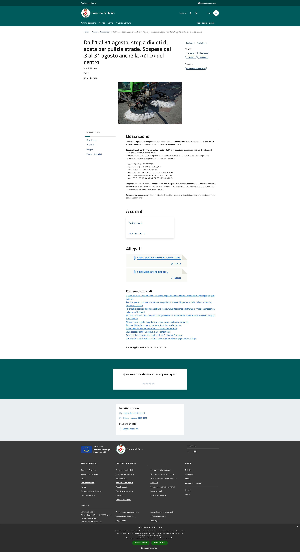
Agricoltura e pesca (158, 495)
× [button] (297, 526)
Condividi (189, 43)
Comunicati (104, 31)
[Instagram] (195, 13)
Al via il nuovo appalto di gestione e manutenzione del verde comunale (157, 322)
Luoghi (188, 490)
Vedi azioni (201, 43)
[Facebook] (189, 13)
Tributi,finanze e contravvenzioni (163, 478)
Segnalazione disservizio (125, 516)
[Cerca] (216, 13)
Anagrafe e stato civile (125, 470)
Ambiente (154, 482)
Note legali (154, 520)
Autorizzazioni (156, 491)
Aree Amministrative (89, 474)
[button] (150, 548)
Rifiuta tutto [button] (159, 543)
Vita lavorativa (121, 478)
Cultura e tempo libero (125, 474)
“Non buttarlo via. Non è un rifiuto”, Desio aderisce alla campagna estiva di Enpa (161, 338)
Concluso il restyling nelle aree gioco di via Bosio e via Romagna (154, 335)
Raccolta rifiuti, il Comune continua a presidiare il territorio (151, 328)
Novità (94, 31)
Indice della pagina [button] (93, 132)
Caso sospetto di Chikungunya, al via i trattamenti (148, 331)
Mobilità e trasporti (123, 499)
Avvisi (187, 478)
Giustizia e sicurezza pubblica (162, 474)
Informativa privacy (158, 516)
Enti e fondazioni (87, 482)
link (172, 538)
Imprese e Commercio (124, 482)
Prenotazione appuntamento (127, 512)
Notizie (188, 470)
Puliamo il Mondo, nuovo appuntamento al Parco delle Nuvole (153, 325)
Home (86, 31)
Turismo (119, 495)
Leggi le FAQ (121, 520)
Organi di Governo (88, 470)
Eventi (187, 494)
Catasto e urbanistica (124, 491)
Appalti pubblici (122, 486)
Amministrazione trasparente (162, 512)
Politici (83, 486)
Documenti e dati (88, 495)
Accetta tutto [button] (141, 543)
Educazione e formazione (160, 469)
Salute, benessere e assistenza (162, 486)
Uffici (83, 478)
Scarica (178, 263)
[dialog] (150, 538)
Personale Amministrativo (91, 491)
